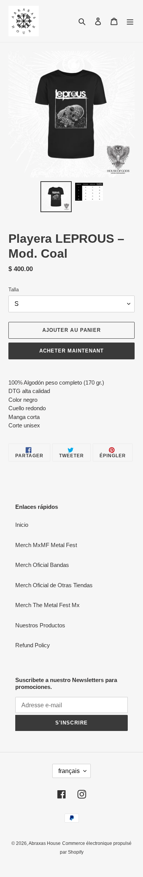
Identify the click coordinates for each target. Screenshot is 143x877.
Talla (13, 289)
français (69, 771)
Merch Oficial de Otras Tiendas (54, 585)
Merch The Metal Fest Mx (47, 605)
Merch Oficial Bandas (42, 565)
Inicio (21, 524)
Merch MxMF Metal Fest (46, 545)
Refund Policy (32, 645)
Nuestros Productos (40, 625)
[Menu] (130, 21)
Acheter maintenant (71, 351)
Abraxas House (45, 843)
